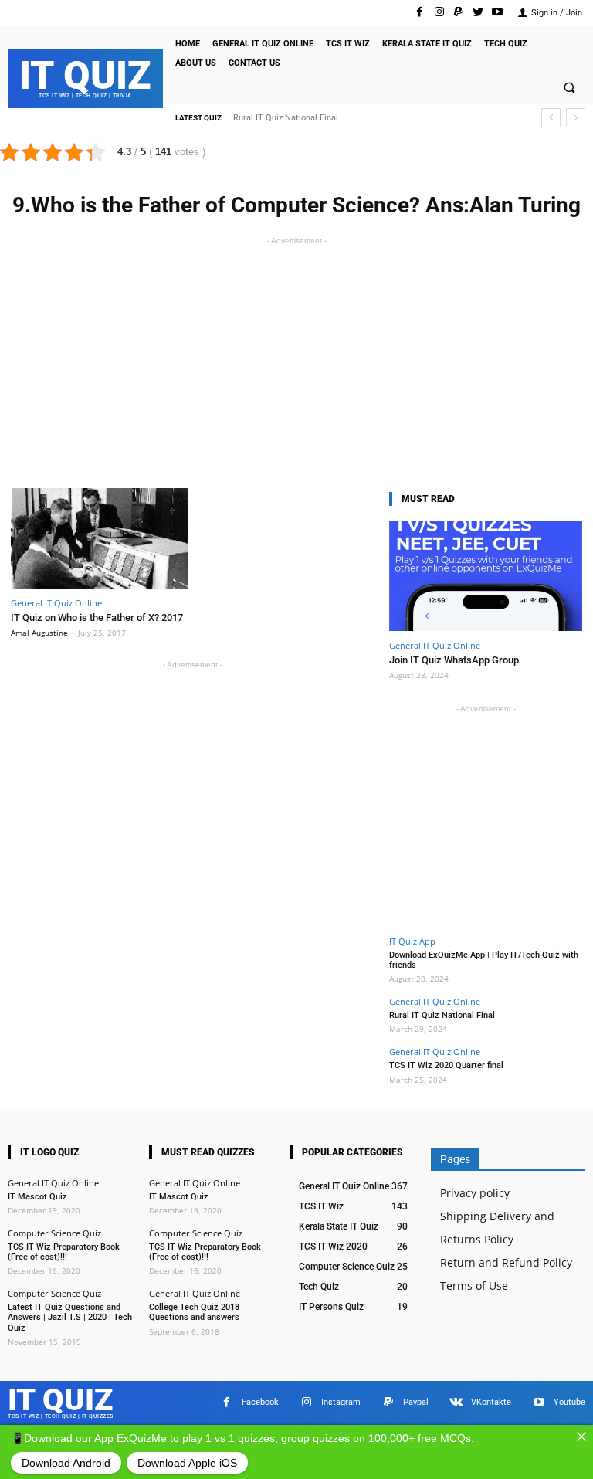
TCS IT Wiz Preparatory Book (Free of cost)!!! (64, 1252)
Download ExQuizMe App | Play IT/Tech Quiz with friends (483, 960)
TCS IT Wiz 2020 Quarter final (446, 1065)
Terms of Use (474, 1285)
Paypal (416, 1402)
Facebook (260, 1402)
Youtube (569, 1402)
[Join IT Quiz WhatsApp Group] (485, 576)
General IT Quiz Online (56, 603)
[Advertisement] (296, 357)
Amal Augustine (39, 632)
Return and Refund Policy (506, 1262)
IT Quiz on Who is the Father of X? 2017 (97, 617)
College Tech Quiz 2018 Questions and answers (194, 1312)
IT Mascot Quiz (37, 1197)
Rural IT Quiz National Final (285, 118)
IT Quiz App (412, 941)
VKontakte (491, 1402)
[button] (569, 89)
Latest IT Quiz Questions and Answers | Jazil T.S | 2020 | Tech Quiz (70, 1317)
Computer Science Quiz (54, 1233)
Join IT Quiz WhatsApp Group (454, 660)
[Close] (581, 1436)
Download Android (66, 1463)
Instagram (341, 1402)
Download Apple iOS (187, 1463)
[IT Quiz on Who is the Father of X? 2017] (99, 538)
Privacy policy (475, 1193)
